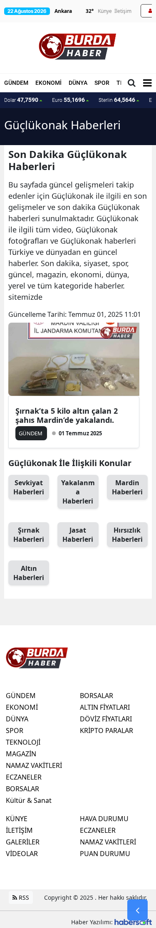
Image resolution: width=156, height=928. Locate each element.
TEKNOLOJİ (23, 742)
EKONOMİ (48, 82)
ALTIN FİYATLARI (105, 707)
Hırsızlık (127, 535)
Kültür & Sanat (29, 800)
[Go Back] (137, 910)
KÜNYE (16, 818)
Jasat (77, 535)
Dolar (21, 99)
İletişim (122, 11)
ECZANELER (24, 777)
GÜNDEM (16, 82)
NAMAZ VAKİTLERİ (34, 765)
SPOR (101, 82)
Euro (68, 99)
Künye (105, 11)
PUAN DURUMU (105, 853)
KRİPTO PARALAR (106, 730)
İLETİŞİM (19, 830)
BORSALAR (22, 788)
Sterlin (117, 99)
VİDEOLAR (22, 853)
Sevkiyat (28, 487)
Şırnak (28, 535)
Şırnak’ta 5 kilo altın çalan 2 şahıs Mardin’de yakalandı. (66, 415)
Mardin (127, 487)
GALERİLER (23, 842)
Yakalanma (78, 492)
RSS (23, 897)
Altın (28, 573)
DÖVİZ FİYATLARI (106, 718)
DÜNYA (78, 82)
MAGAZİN (21, 753)
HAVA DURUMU (104, 818)
